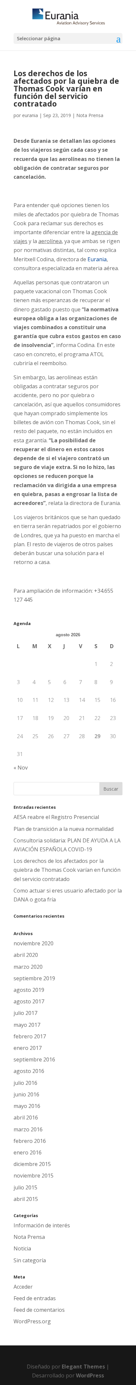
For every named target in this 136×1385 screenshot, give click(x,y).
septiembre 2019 (34, 978)
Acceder (23, 1286)
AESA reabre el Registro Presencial (56, 817)
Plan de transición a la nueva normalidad (64, 829)
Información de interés (42, 1225)
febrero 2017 (30, 1036)
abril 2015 (26, 1199)
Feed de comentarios (39, 1309)
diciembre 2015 (32, 1164)
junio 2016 (26, 1094)
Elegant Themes (83, 1366)
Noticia (22, 1248)
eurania (30, 115)
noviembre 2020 (33, 943)
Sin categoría (30, 1260)
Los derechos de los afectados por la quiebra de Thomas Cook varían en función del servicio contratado (67, 869)
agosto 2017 (29, 1001)
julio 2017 (25, 1013)
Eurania (97, 259)
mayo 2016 (27, 1106)
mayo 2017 (27, 1024)
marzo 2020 (28, 966)
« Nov (21, 767)
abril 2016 (26, 1117)
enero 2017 (28, 1048)
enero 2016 (28, 1152)
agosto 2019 (29, 989)
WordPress (90, 1375)
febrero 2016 (30, 1141)
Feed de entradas (35, 1298)
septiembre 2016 (34, 1059)
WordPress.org (32, 1321)
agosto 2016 (29, 1071)
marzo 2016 (28, 1129)
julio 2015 (25, 1187)
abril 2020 (26, 955)
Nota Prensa (89, 115)
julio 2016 (25, 1082)
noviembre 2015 (33, 1175)
